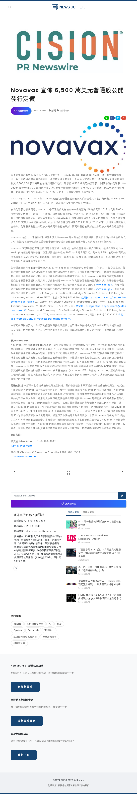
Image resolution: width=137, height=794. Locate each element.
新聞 (53, 110)
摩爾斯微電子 (50, 636)
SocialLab (33, 630)
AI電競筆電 (19, 642)
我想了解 (24, 755)
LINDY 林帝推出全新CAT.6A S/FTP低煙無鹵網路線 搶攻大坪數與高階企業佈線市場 (99, 596)
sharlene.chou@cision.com (41, 531)
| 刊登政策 (52, 785)
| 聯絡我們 (85, 785)
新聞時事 (64, 110)
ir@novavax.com (21, 445)
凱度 (59, 623)
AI (50, 623)
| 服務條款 (62, 785)
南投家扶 (49, 630)
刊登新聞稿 (25, 687)
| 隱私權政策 (73, 785)
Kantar (17, 623)
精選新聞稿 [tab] (73, 511)
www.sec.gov (104, 284)
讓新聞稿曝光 (27, 721)
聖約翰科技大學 (35, 623)
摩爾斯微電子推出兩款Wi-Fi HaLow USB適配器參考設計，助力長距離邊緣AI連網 (99, 582)
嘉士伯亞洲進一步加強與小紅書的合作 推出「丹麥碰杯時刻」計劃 (99, 568)
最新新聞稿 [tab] (88, 511)
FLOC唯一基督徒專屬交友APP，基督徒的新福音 (99, 523)
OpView (18, 630)
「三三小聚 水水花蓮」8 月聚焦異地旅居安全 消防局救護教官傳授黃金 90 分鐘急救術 (99, 553)
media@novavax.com (25, 456)
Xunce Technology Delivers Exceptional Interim (93, 537)
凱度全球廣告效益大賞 (25, 636)
